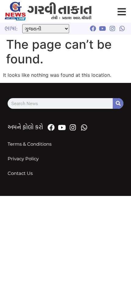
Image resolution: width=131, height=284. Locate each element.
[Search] (118, 103)
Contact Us (20, 173)
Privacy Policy (23, 159)
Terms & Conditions (29, 144)
